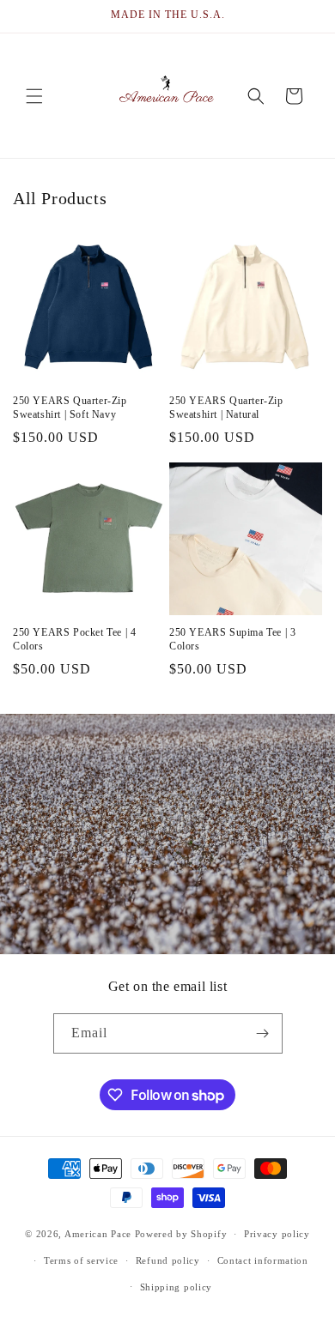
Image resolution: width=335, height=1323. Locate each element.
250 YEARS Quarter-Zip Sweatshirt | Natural (226, 407)
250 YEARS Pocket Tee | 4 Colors (74, 639)
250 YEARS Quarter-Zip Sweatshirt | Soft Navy (70, 407)
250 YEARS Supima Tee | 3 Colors (232, 639)
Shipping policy (176, 1287)
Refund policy (168, 1260)
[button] (34, 96)
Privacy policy (277, 1234)
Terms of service (81, 1260)
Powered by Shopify (181, 1234)
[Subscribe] (263, 1033)
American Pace (97, 1234)
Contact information (262, 1260)
